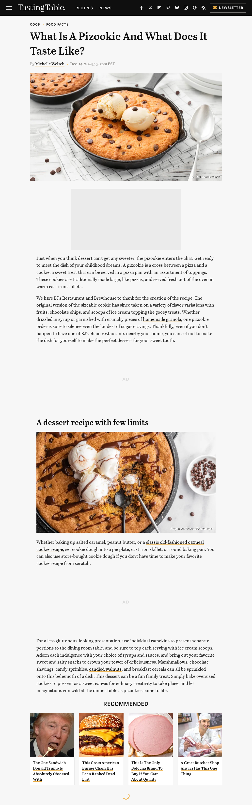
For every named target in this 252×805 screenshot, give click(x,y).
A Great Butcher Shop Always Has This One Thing (200, 768)
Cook (35, 24)
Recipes (84, 8)
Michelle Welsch (49, 63)
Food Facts (57, 24)
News (105, 8)
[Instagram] (185, 8)
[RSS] (203, 8)
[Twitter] (150, 8)
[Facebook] (141, 8)
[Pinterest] (168, 8)
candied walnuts (105, 669)
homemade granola (162, 319)
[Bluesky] (176, 8)
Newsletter (231, 7)
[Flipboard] (159, 8)
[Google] (194, 8)
